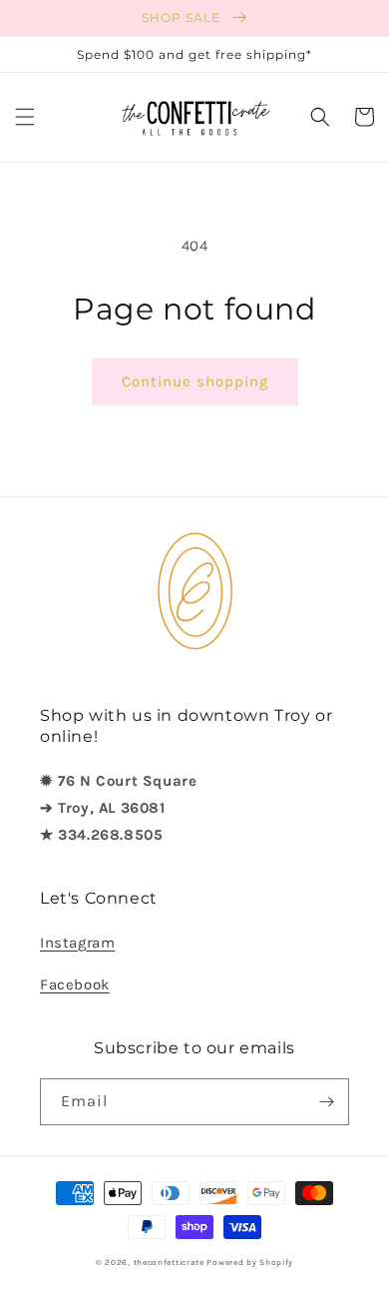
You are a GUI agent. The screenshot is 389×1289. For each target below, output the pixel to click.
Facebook (75, 984)
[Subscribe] (326, 1101)
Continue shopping (195, 381)
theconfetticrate (169, 1262)
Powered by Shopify (249, 1262)
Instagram (77, 943)
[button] (25, 117)
